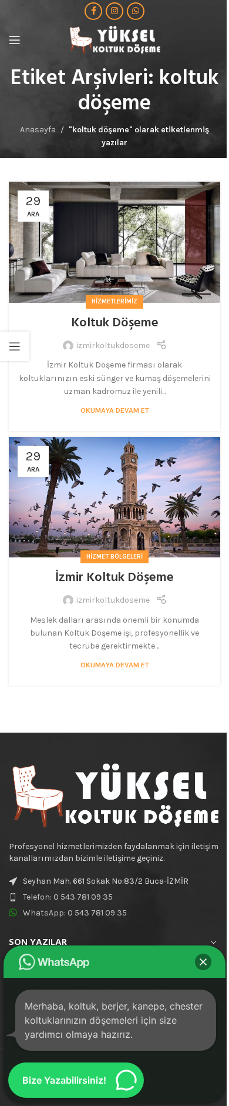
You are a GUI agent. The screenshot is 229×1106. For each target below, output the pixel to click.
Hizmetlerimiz (114, 301)
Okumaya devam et (114, 410)
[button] (203, 962)
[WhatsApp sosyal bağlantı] (135, 11)
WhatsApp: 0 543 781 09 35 (75, 913)
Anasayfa (38, 130)
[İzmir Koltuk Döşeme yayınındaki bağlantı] (114, 497)
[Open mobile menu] (14, 40)
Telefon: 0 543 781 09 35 (68, 897)
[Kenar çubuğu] (14, 346)
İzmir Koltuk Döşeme (114, 577)
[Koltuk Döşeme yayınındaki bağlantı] (114, 242)
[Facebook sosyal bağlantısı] (93, 11)
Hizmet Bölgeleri (114, 556)
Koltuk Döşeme (115, 323)
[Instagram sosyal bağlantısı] (114, 11)
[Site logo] (114, 39)
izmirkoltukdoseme (113, 345)
